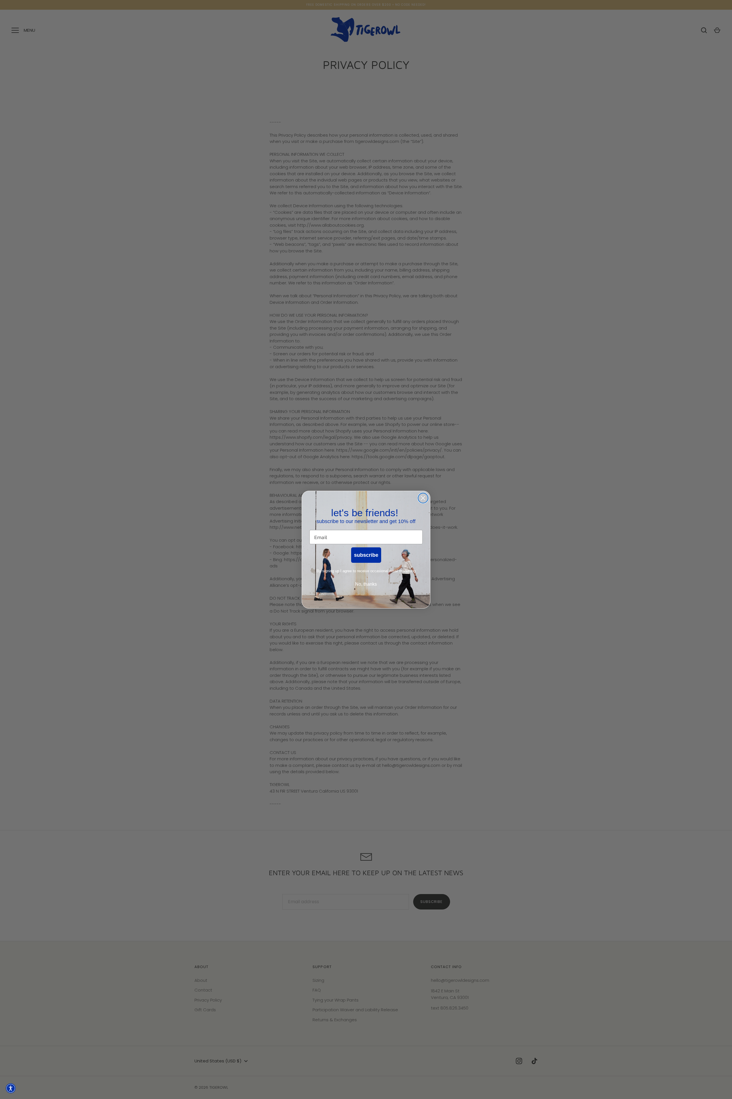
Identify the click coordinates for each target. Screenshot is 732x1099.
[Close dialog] (423, 498)
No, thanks (366, 583)
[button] (11, 1088)
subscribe (366, 555)
